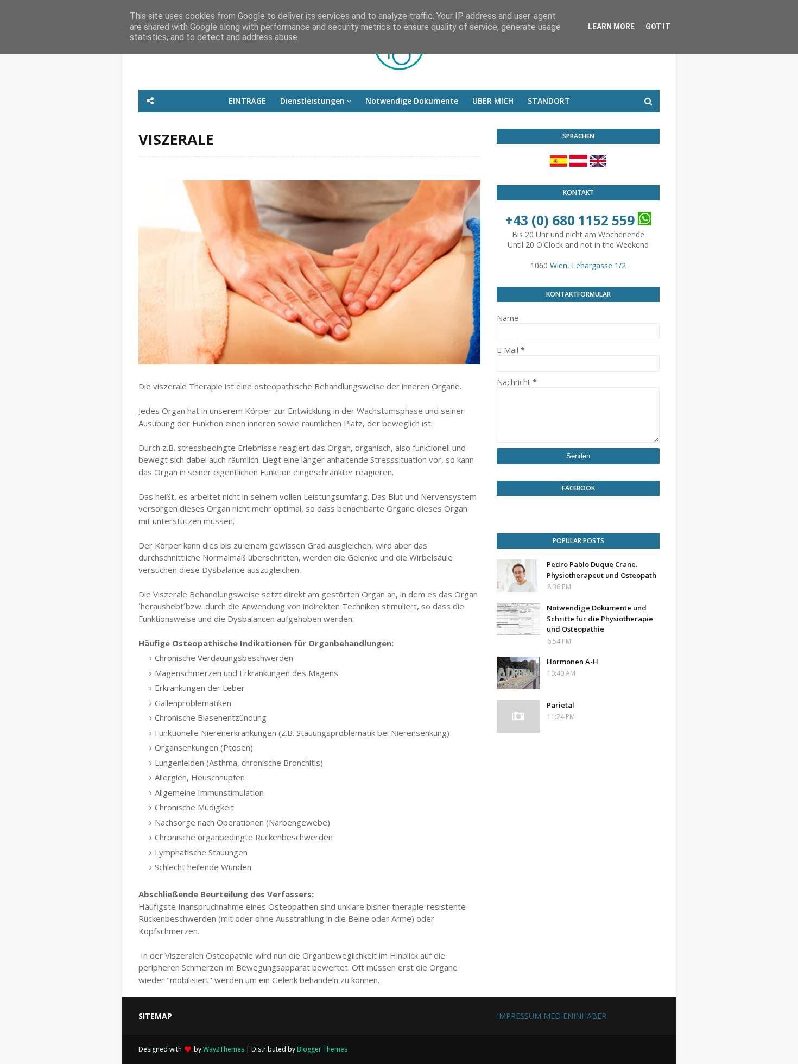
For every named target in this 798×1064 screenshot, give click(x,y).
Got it (657, 26)
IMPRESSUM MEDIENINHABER (551, 1016)
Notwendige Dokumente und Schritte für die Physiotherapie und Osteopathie (600, 618)
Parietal (560, 705)
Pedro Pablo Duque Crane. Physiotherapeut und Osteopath (601, 569)
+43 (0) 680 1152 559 (570, 220)
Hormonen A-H (572, 661)
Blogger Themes (322, 1049)
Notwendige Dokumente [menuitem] (411, 101)
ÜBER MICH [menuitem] (493, 101)
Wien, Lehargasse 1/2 (588, 265)
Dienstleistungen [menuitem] (312, 101)
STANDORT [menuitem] (549, 101)
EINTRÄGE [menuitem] (247, 101)
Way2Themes (223, 1049)
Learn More (611, 26)
